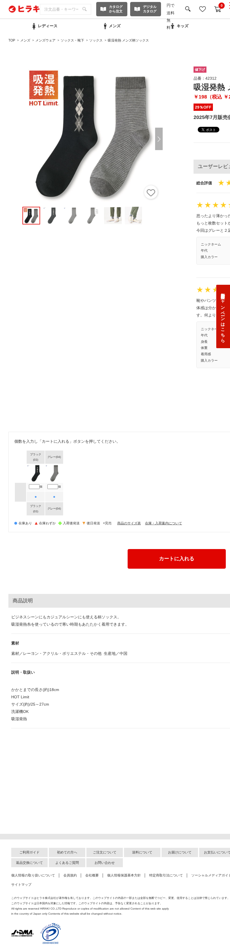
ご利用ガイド (29, 852)
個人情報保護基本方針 (124, 875)
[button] (159, 139)
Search (84, 9)
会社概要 (92, 875)
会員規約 (70, 875)
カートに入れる (176, 558)
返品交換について (29, 863)
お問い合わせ (105, 863)
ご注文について (104, 852)
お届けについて (180, 852)
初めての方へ (67, 852)
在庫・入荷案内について (163, 523)
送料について (142, 852)
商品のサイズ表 (129, 523)
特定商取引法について (166, 875)
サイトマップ (21, 885)
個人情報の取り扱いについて (33, 875)
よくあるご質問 (67, 863)
